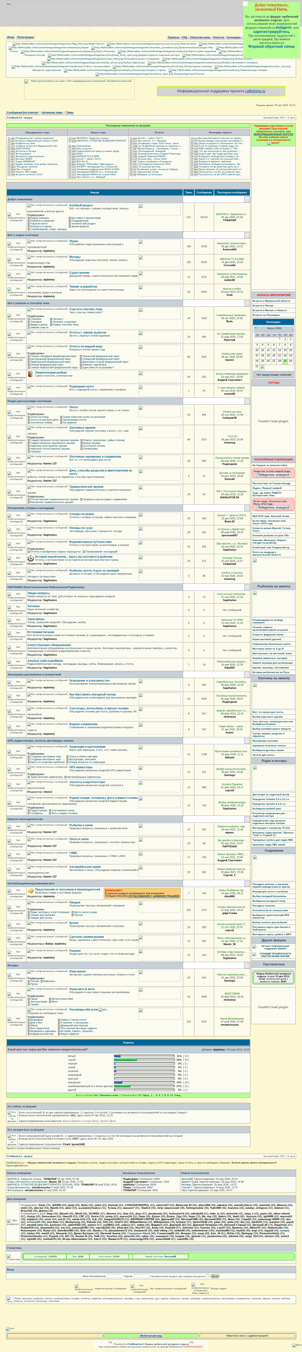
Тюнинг (34, 1004)
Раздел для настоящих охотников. (30, 401)
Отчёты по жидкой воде (86, 346)
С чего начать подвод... (232, 387)
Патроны (35, 451)
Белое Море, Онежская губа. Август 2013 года (269, 522)
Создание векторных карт (45, 759)
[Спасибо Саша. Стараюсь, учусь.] (239, 687)
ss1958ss (108, 1224)
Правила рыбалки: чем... (232, 826)
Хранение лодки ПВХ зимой (268, 844)
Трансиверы (36, 619)
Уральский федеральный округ (101, 356)
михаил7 (128, 1207)
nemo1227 (162, 1205)
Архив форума (80, 226)
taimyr (31, 1233)
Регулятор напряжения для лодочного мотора (268, 814)
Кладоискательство (42, 1033)
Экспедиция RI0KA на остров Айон (96, 174)
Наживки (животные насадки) (269, 658)
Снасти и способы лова (85, 309)
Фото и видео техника (64, 813)
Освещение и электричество (89, 680)
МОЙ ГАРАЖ (23, 148)
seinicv (92, 1224)
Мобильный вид (151, 1335)
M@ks (231, 1233)
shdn (24, 1207)
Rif (67, 1236)
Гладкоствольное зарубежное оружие (52, 443)
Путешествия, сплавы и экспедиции (31, 508)
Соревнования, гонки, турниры (48, 229)
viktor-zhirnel (281, 1213)
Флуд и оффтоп (69, 1033)
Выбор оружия (91, 443)
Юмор (34, 1025)
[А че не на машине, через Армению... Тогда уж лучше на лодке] (238, 578)
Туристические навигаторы (46, 776)
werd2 (45, 1233)
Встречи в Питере (26, 151)
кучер (109, 1216)
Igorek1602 (78, 1144)
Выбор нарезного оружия (267, 716)
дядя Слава (229, 913)
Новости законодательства (25, 819)
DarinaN (230, 479)
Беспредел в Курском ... (232, 840)
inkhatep (186, 1184)
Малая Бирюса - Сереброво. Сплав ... (158, 148)
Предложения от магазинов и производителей (67, 889)
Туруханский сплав (147, 172)
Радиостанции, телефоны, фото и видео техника (103, 798)
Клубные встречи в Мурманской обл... (37, 146)
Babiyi (49, 943)
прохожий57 (230, 535)
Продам (74, 902)
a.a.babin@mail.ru (89, 1207)
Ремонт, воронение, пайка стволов (104, 440)
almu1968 (204, 1205)
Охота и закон (79, 839)
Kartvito (205, 1227)
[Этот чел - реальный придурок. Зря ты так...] (245, 860)
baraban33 (140, 1230)
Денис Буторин (84, 1233)
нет (63, 1227)
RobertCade (275, 1227)
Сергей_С (229, 875)
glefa (230, 1222)
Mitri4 (78, 1213)
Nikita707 (255, 1227)
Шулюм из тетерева (232, 472)
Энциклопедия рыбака (51, 372)
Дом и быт (36, 1022)
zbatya (31, 1216)
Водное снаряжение (83, 724)
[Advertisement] (273, 217)
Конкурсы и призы (155, 70)
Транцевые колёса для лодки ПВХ (272, 840)
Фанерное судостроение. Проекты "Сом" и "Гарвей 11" (273, 833)
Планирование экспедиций (101, 551)
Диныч (43, 1210)
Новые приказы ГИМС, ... (232, 854)
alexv (68, 1207)
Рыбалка (13, 29)
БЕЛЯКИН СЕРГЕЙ (142, 1219)
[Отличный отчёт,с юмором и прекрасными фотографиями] (237, 521)
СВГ (81, 1216)
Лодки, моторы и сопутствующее (50, 912)
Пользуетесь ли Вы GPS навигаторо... (220, 174)
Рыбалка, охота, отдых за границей (94, 570)
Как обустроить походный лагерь (92, 694)
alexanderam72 (118, 1230)
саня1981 (183, 1239)
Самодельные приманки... (232, 315)
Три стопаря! (23, 169)
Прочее (78, 915)
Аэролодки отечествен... (232, 243)
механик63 (47, 1227)
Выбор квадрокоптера (232, 802)
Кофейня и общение (42, 220)
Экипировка (102, 29)
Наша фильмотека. (232, 1018)
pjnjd (71, 1205)
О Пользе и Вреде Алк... (232, 529)
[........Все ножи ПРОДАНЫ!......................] (238, 944)
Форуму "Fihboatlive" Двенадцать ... (96, 164)
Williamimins (161, 1222)
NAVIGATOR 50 (229, 497)
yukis (98, 1205)
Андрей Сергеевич (230, 379)
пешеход (229, 442)
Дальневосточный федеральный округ (105, 361)
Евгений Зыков (111, 1233)
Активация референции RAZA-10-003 (98, 169)
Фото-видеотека (39, 1028)
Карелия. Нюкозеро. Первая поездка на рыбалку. (269, 541)
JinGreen (187, 1227)
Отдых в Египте (232, 572)
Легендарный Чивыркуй (152, 151)
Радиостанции (38, 810)
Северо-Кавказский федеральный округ (54, 367)
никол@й (126, 1216)
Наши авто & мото (82, 989)
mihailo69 (197, 1213)
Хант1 (97, 1239)
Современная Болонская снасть (271, 644)
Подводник (229, 464)
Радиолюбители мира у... (232, 661)
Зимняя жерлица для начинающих (272, 663)
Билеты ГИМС (267, 55)
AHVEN (56, 1205)
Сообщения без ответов (22, 112)
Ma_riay (206, 1216)
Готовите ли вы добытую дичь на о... (220, 166)
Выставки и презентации (86, 217)
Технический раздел (83, 223)
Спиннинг (36, 318)
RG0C (79, 153)
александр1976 (139, 1239)
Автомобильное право (85, 867)
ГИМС (73, 853)
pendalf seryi (35, 1224)
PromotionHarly (269, 1233)
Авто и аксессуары (85, 912)
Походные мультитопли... (232, 695)
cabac (145, 1236)
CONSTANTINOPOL (137, 1205)
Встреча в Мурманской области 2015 (36, 140)
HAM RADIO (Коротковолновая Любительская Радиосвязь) (46, 587)
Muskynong (72, 1222)
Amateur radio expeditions (45, 660)
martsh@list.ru (243, 1205)
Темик (127, 1187)
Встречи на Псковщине (266, 315)
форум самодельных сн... (232, 710)
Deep (142, 1216)
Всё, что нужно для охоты (268, 712)
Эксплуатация (38, 1001)
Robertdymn (28, 1230)
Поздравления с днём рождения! (35, 138)
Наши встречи (187, 43)
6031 (155, 1190)
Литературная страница (197, 66)
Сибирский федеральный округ (101, 358)
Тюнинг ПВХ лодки (26, 172)
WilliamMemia (138, 1222)
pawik (290, 1222)
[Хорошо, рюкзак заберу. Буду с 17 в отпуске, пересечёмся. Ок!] (239, 958)
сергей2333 (103, 1227)
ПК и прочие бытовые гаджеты (78, 1028)
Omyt (41, 1205)
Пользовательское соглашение (141, 58)
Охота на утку (232, 411)
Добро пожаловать (20, 199)
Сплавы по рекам (81, 514)
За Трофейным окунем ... (232, 333)
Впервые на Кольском (149, 174)
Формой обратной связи (271, 47)
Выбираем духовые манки (268, 750)
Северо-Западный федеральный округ (53, 356)
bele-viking (161, 1230)
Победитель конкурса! (273, 474)
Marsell (63, 1213)
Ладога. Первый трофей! (267, 488)
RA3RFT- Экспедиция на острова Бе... (98, 166)
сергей (229, 790)
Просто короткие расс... (232, 974)
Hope (192, 1216)
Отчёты (81, 29)
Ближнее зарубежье (94, 364)
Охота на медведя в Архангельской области (266, 553)
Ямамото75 (115, 1239)
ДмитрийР (167, 1219)
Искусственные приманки (232, 373)
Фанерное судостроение (30, 156)
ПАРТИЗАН (229, 846)
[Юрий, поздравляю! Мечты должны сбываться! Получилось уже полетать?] (239, 808)
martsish (264, 1205)
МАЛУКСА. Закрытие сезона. (92, 138)
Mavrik (54, 1207)
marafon (274, 1222)
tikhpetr (230, 757)
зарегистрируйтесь (271, 32)
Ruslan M (81, 1236)
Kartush (113, 1205)
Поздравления (79, 220)
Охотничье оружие (82, 427)
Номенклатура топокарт (253, 70)
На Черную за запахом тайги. (269, 465)
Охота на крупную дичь (44, 419)
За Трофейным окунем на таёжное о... (160, 146)
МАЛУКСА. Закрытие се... (232, 214)
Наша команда (51, 1148)
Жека (231, 1219)
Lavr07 (221, 1227)
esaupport (162, 1236)
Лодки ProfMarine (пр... (232, 890)
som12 (285, 1236)
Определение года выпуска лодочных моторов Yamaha (268, 821)
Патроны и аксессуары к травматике (105, 499)
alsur (138, 1213)
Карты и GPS (127, 29)
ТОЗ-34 (232, 436)
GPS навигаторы (80, 767)
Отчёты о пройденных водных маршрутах (55, 551)
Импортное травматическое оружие (51, 502)
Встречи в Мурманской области (271, 301)
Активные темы (52, 112)
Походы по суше (81, 528)
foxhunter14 (176, 1213)
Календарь (234, 37)
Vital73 (119, 1222)
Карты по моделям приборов (47, 762)
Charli (66, 1144)
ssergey (284, 1230)
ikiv (242, 1222)
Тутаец (112, 1207)
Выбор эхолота (244, 58)
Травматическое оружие (86, 486)
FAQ (184, 37)
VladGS (145, 1207)
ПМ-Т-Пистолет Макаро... (232, 491)
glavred (196, 1236)
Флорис (186, 1233)
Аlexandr (61, 1233)
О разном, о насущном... (75, 1022)
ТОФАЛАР (229, 220)
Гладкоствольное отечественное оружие (54, 440)
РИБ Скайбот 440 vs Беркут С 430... (219, 148)
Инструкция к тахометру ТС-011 (271, 828)
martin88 (229, 393)
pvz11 (61, 1219)
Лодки (46, 29)
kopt (254, 1230)
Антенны (33, 606)
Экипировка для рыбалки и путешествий (34, 674)
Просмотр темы (109, 1095)
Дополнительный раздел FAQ (195, 47)
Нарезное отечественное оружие (50, 448)
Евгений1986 (189, 1219)
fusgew (180, 1236)
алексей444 (162, 1239)
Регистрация (25, 37)
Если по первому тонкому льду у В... (219, 146)
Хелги (95, 1216)
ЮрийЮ (230, 667)
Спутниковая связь (63, 810)
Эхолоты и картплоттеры (87, 782)
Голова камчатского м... (232, 906)
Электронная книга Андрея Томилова (159, 153)
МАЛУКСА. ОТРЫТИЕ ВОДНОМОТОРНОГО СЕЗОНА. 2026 (43, 1184)
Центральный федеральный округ (50, 358)
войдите (283, 27)
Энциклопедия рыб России (188, 74)
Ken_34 (215, 1233)
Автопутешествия (62, 998)
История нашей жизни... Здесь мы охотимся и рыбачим (74, 556)
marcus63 (286, 1216)
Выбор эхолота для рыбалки (269, 922)
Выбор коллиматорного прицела (271, 728)
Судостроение (79, 272)
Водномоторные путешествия (90, 542)
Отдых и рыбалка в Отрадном (154, 161)
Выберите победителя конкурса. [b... (220, 156)
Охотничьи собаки (41, 422)
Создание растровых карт (45, 756)
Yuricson (251, 1216)
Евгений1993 (213, 1219)
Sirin (83, 1230)
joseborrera (214, 1236)
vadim (140, 1224)
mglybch (32, 1219)
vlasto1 (229, 359)
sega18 (268, 1230)
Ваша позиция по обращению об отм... (221, 143)
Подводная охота (81, 386)
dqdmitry (49, 250)
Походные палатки (27, 166)
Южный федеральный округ (47, 364)
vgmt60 (31, 1239)
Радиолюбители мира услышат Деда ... (99, 151)
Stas (125, 1213)
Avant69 (170, 1227)
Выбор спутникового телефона (240, 62)
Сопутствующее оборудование (49, 645)
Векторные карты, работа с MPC (271, 934)
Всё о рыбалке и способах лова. (29, 303)
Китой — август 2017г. (89, 159)
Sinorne (111, 1213)
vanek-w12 (78, 1219)
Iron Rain (53, 1222)
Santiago (229, 775)
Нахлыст (58, 318)
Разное (148, 29)
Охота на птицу (39, 416)
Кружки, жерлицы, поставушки (270, 667)
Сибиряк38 (229, 417)
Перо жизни (77, 971)
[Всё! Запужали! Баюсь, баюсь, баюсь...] (245, 379)
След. (177, 1095)
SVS (105, 1222)
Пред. (146, 1095)
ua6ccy (125, 1224)
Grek (230, 294)
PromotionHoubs (31, 1236)
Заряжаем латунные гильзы (269, 745)
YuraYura (111, 1236)
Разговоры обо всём (84, 1009)
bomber (181, 1222)
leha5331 (257, 1222)
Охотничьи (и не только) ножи (270, 910)
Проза (34, 984)
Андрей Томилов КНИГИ (151, 156)
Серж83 (246, 1219)
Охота (30, 29)
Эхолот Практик (232, 784)
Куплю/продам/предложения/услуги (31, 883)
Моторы (63, 29)
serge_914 (251, 1236)
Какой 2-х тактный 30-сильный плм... (219, 159)
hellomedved (200, 1230)
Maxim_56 (229, 944)
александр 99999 (268, 1219)
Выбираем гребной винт (266, 808)
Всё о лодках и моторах (23, 235)
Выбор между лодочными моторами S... (221, 140)
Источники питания (40, 632)
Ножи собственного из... (232, 938)
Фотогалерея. (23, 153)
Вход (10, 37)
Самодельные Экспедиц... (232, 681)
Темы (69, 112)
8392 (157, 1178)
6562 (150, 1187)
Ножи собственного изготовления (27, 1181)
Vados (222, 1216)
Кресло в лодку (232, 288)
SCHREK (94, 1213)
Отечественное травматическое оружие (54, 499)
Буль (229, 321)
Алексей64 (229, 249)
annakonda (155, 1213)
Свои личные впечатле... (232, 594)
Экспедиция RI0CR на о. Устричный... (98, 172)
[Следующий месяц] (262, 367)
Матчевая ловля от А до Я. (268, 648)
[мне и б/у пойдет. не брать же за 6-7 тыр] (237, 930)
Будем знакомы (39, 217)
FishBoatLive (176, 1346)
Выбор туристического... (232, 768)
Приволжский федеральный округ (50, 361)
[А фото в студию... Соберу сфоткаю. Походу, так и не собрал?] (238, 442)
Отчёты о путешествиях (96, 66)
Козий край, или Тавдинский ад (270, 547)
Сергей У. (187, 1187)
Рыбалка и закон (81, 825)
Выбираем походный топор (268, 901)
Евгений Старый (235, 1224)
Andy (155, 1227)
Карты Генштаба (105, 51)
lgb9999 (268, 1216)
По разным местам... (150, 166)
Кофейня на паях (25, 143)
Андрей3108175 (114, 1219)
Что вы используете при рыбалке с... (220, 151)
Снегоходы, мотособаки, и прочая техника (99, 708)
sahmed (233, 1236)
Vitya (184, 1190)
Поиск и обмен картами (83, 756)
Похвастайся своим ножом (232, 457)
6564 (153, 1184)
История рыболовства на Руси (270, 672)
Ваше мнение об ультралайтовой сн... (221, 169)
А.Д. (94, 1219)
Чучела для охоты (263, 755)
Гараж (33, 998)
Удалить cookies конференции (24, 1148)
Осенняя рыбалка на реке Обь (270, 535)
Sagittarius (50, 521)
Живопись (49, 981)
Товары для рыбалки (42, 915)
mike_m (214, 1213)
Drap (50, 1213)
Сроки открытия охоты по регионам (84, 416)
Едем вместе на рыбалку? (98, 367)
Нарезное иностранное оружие (48, 445)
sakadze (222, 1205)
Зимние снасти (39, 327)
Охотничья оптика (94, 445)
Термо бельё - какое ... (232, 726)
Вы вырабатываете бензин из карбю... (221, 138)
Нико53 (67, 1216)
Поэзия (34, 981)
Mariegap (247, 1233)
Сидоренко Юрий (138, 1233)
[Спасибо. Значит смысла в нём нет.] (238, 775)
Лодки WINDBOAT (25, 161)
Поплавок (36, 321)
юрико (229, 832)
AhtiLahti (122, 1227)
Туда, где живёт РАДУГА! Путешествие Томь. (266, 494)
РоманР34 (27, 1227)
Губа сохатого (84, 148)
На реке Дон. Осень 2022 (152, 159)
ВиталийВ (187, 1178)
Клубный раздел (81, 205)
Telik (97, 1236)
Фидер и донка (38, 324)
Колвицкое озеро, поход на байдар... (158, 169)
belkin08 (229, 280)
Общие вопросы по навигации (87, 762)
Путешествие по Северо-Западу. (271, 483)
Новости (218, 37)
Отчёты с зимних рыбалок (87, 332)
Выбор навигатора (134, 62)
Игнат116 (26, 1210)
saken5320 (74, 1224)
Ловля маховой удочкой (266, 639)
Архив (84, 47)
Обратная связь (200, 37)
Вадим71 (157, 1224)
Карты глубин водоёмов (202, 51)
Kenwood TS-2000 (232, 619)
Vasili (236, 1216)
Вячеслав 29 (184, 1205)
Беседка (13, 965)
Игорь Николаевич (75, 1239)
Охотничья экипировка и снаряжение (95, 456)
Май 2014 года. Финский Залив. (271, 516)
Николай (229, 339)
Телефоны (36, 813)
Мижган (282, 1205)
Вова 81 (230, 521)
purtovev (55, 1224)
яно (288, 1219)
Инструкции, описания (82, 759)
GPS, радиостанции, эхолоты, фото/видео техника (40, 740)
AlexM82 (229, 896)
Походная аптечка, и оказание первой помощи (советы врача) (271, 885)
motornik (232, 1213)
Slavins (97, 1230)
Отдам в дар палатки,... (232, 951)
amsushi (129, 1236)
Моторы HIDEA (23, 159)
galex (217, 1222)
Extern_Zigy (174, 1216)
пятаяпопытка (230, 1024)
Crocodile (230, 265)
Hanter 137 (50, 463)
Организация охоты (74, 419)
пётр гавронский (168, 1207)
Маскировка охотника (265, 740)
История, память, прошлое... (77, 1031)
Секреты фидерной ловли (267, 634)
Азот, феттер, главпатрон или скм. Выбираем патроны (272, 722)
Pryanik (53, 1236)
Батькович (49, 1216)
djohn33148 (200, 1222)
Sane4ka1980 (65, 1230)
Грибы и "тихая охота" (73, 1019)
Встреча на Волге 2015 (29, 174)
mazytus (233, 1207)
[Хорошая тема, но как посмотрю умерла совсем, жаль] (237, 280)
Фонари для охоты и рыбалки (270, 891)
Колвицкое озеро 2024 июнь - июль (158, 143)
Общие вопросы (38, 593)
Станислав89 (165, 1233)
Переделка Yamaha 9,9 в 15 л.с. (271, 799)
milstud (279, 1207)
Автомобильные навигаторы (84, 776)
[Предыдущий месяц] (255, 327)
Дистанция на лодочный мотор (270, 794)
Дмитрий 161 (177, 1224)
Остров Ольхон (232, 557)
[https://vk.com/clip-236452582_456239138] (241, 1024)
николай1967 (80, 1227)
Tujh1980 (215, 1207)
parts (263, 1213)
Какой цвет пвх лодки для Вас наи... (219, 153)
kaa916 (240, 1230)
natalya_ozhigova (256, 1207)
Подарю (75, 950)
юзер (201, 1233)
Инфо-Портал (96, 43)
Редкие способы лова (66, 324)
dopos (230, 732)
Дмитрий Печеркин (205, 1224)
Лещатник (280, 1224)
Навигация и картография (87, 746)
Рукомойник (84, 146)
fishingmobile (194, 1207)
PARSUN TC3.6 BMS (87, 156)
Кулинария (36, 1019)
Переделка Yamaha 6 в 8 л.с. (269, 804)
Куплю (74, 923)
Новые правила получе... (232, 869)
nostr (48, 1219)
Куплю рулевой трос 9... (232, 924)
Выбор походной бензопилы (269, 896)
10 (171, 1095)
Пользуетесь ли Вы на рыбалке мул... (220, 172)
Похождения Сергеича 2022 (154, 164)
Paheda (91, 1222)
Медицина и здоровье (43, 1031)
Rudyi (46, 1230)
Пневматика (90, 448)
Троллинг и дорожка (64, 321)
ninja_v (248, 1213)
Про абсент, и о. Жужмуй (91, 177)
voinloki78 (49, 1239)
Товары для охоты (41, 917)
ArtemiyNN (33, 1222)
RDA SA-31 (82, 161)
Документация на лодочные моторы (159, 55)
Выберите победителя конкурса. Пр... (220, 164)
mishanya (230, 716)
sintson (269, 1236)
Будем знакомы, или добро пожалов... (37, 164)
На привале (70, 422)
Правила (173, 37)
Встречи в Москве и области (269, 310)
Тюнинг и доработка (83, 286)
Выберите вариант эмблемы (215, 161)
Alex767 (140, 1227)
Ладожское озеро (232, 353)
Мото (54, 1001)
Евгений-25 (260, 1224)
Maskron (237, 1227)
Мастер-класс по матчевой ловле (272, 653)
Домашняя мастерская (74, 1025)
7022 (166, 1181)
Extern (156, 1216)
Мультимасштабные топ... (232, 751)
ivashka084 (223, 1230)
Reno (84, 1205)
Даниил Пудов (189, 1181)
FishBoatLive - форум (19, 117)
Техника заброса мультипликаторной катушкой (270, 628)
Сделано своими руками (86, 936)
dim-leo (38, 1207)
